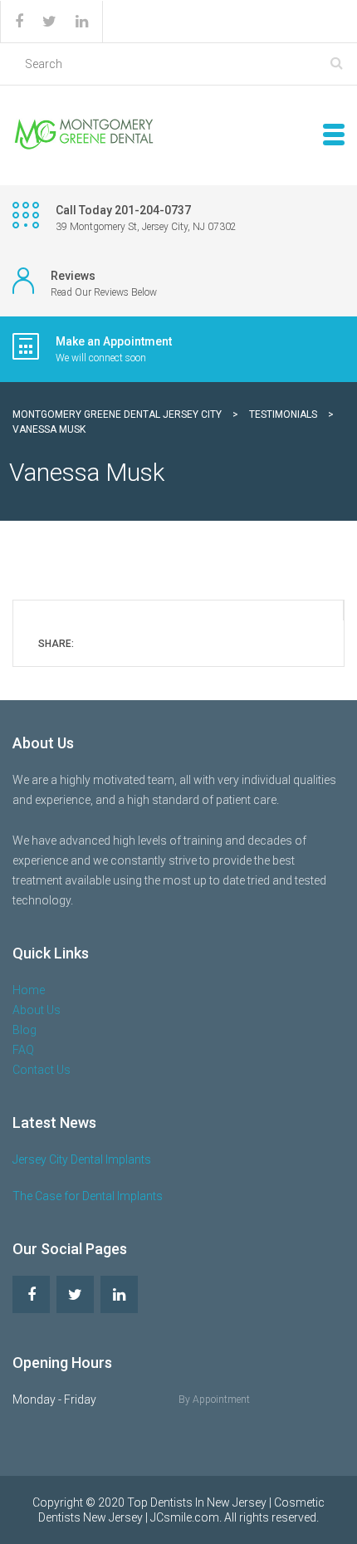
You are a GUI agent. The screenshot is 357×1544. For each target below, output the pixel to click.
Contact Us (41, 1069)
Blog (24, 1030)
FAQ (23, 1049)
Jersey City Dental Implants (81, 1159)
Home (28, 990)
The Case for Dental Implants (87, 1196)
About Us (36, 1010)
